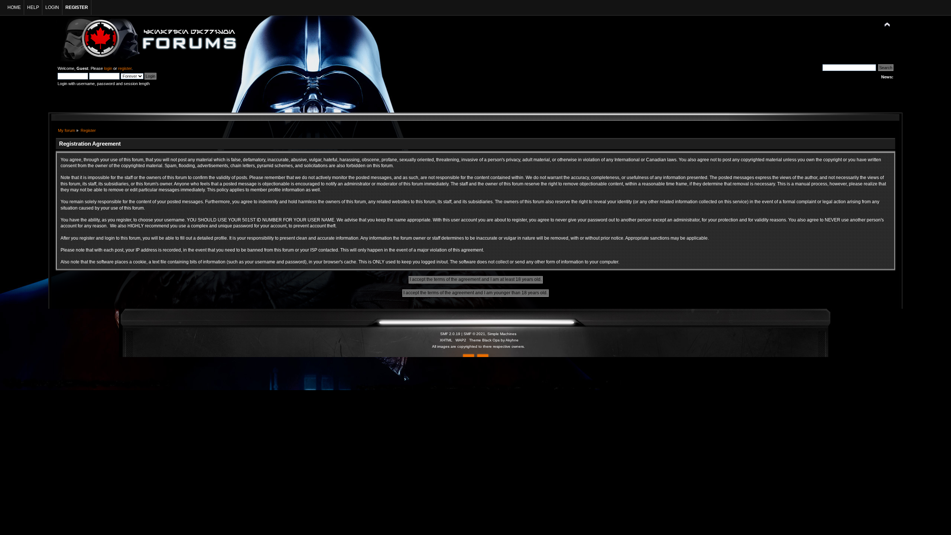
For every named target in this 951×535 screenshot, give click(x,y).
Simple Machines (501, 334)
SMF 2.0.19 (450, 334)
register (125, 68)
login (108, 68)
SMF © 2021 (474, 334)
